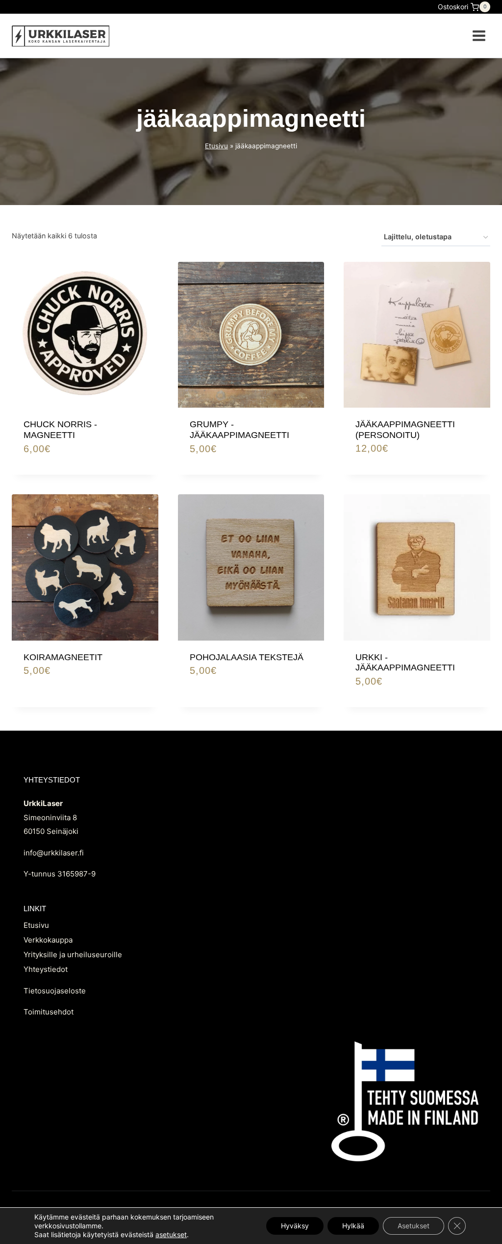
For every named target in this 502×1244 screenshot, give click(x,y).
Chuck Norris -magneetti (60, 429)
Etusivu (216, 146)
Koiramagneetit (63, 657)
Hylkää (353, 1225)
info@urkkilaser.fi (54, 852)
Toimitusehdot (49, 1011)
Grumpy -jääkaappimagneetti (239, 429)
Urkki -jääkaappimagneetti (405, 662)
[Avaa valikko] (478, 35)
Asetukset (413, 1225)
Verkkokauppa (48, 940)
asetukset (171, 1234)
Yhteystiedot (46, 969)
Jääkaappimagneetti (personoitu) (405, 429)
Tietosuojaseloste (55, 990)
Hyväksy (295, 1225)
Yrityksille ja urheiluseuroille (73, 954)
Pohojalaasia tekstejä (246, 657)
